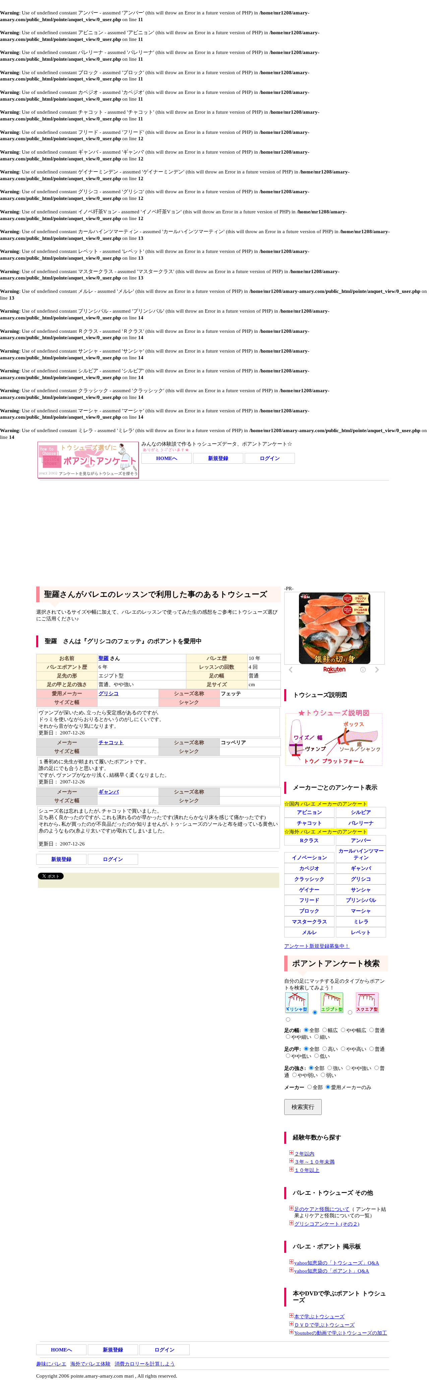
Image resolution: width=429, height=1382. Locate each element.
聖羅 (104, 658)
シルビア (361, 812)
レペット (361, 932)
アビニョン (309, 812)
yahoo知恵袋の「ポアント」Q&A (331, 1271)
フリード (309, 900)
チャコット (309, 823)
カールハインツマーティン (361, 854)
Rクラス (309, 840)
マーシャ (361, 911)
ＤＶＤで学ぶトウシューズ (324, 1325)
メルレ (309, 932)
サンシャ (361, 889)
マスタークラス (309, 921)
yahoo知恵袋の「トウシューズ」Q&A (336, 1263)
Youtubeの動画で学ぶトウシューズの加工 (340, 1333)
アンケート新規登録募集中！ (317, 946)
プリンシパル (361, 900)
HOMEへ (166, 458)
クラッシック (309, 879)
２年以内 (304, 1154)
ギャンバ (361, 868)
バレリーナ (361, 823)
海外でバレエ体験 (90, 1364)
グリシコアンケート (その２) (326, 1224)
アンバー (361, 840)
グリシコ (361, 879)
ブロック (309, 911)
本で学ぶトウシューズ (319, 1316)
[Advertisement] (214, 531)
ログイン (270, 458)
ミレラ (361, 921)
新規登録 (218, 458)
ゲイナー (309, 889)
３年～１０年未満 (314, 1162)
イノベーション (309, 857)
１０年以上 (306, 1170)
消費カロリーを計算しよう (145, 1364)
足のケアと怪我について (322, 1209)
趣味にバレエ (51, 1364)
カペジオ (309, 868)
